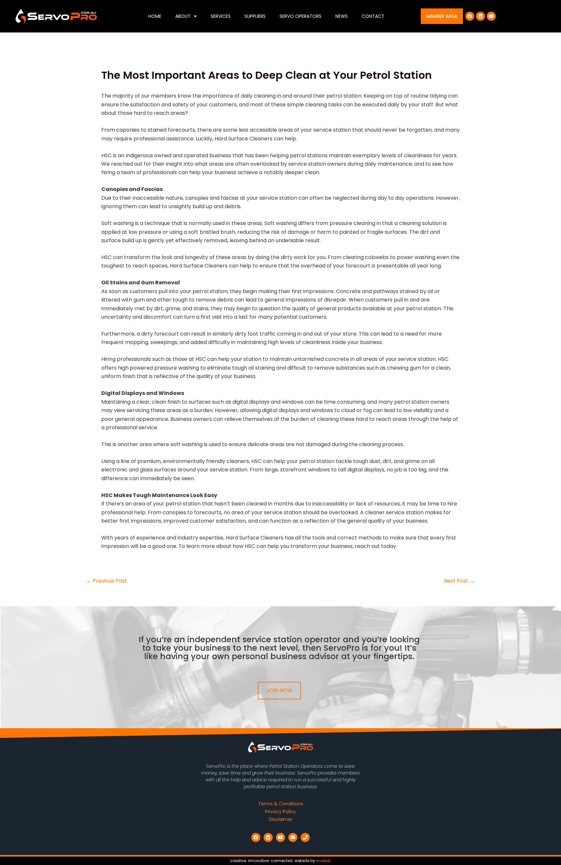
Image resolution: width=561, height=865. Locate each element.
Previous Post (106, 581)
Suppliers (255, 16)
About (183, 16)
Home (154, 16)
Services (221, 16)
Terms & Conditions (280, 803)
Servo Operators (300, 16)
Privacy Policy (280, 811)
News (341, 16)
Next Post (459, 581)
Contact (373, 16)
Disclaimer (281, 819)
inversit (323, 860)
